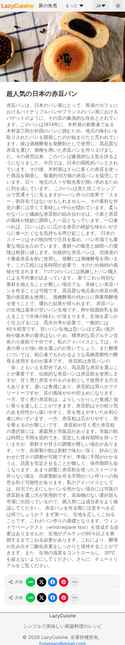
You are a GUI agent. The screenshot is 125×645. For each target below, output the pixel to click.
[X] (41, 582)
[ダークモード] (118, 6)
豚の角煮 (48, 5)
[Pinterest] (63, 582)
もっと (71, 5)
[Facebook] (52, 582)
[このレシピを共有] (74, 582)
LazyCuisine (17, 5)
